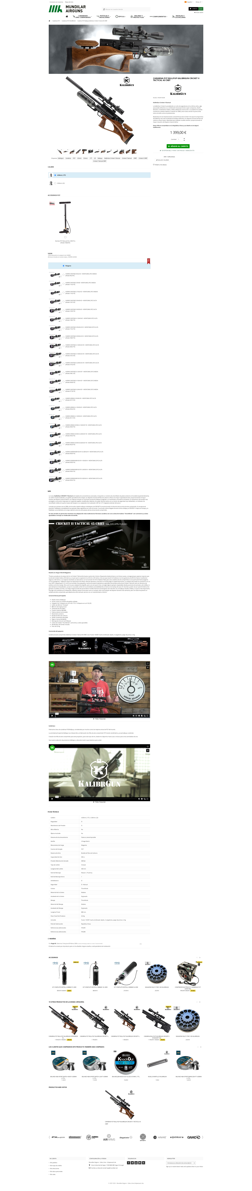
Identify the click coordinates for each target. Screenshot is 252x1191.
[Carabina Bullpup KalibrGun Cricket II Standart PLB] (156, 1020)
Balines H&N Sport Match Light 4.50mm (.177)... (95, 1077)
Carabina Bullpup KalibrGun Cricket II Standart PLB (156, 1037)
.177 (91, 158)
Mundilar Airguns (122, 1183)
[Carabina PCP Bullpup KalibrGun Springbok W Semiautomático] (63, 1020)
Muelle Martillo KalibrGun (157, 1076)
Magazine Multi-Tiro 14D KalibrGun (157, 987)
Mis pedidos (53, 1162)
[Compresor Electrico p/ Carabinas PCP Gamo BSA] (187, 973)
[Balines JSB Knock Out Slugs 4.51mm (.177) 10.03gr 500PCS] (126, 1063)
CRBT (135, 158)
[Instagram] (139, 1162)
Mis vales (52, 1174)
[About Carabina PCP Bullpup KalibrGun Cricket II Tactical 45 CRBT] (123, 1105)
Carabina (68, 158)
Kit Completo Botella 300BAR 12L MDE (95, 987)
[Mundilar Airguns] (67, 9)
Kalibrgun (61, 158)
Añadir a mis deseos (161, 165)
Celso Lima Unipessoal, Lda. (136, 1183)
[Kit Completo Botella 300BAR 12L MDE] (95, 973)
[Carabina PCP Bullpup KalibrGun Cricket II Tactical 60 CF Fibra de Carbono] (94, 1020)
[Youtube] (136, 1162)
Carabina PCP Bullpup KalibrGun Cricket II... (94, 1036)
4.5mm (79, 158)
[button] (82, 17)
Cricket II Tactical (127, 158)
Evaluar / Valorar (163, 160)
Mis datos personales (56, 1171)
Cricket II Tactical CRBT (99, 161)
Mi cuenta (53, 1158)
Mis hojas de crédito (56, 1165)
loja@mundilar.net (112, 1168)
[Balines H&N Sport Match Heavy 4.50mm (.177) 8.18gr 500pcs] (63, 1063)
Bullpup (100, 158)
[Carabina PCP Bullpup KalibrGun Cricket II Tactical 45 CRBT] (59, 151)
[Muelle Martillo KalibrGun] (157, 1063)
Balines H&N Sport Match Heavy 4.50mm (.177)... (63, 1077)
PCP (74, 158)
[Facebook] (128, 1162)
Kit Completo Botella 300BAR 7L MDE (64, 987)
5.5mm (85, 158)
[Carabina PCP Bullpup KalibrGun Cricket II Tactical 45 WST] (125, 1020)
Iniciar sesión (199, 12)
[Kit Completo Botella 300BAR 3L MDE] (126, 973)
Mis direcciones (54, 1168)
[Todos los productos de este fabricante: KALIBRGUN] (178, 89)
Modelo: (155, 97)
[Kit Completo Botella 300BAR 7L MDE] (64, 973)
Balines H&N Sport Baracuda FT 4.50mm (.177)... (189, 1077)
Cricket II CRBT (143, 158)
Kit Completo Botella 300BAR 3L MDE (126, 987)
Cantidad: (174, 139)
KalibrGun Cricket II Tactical (112, 158)
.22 (95, 158)
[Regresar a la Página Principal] (49, 21)
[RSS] (143, 1162)
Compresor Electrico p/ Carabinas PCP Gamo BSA (188, 988)
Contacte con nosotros (56, 2)
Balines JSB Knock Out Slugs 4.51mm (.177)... (126, 1076)
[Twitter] (132, 1162)
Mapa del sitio (69, 2)
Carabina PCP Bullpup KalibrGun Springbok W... (63, 1037)
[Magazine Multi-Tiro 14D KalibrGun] (156, 973)
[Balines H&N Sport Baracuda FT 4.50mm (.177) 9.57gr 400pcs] (188, 1063)
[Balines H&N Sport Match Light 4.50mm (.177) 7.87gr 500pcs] (95, 1063)
